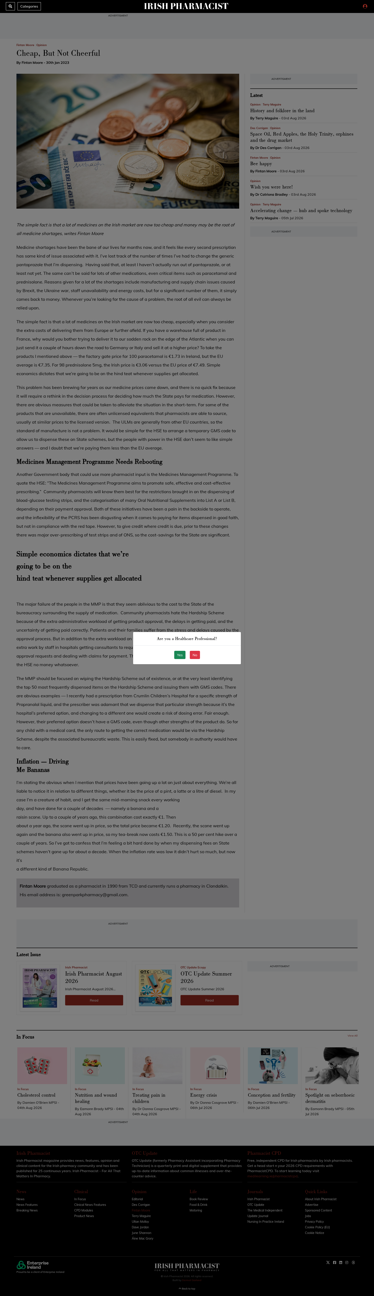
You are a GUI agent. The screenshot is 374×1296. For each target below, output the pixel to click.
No (195, 655)
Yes (180, 655)
